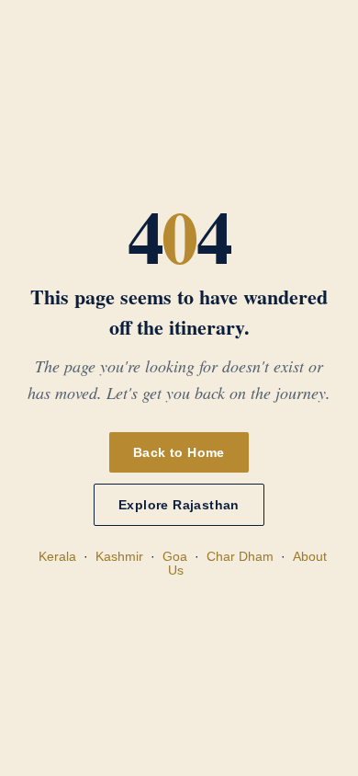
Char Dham (240, 557)
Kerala (57, 557)
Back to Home (179, 452)
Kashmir (119, 557)
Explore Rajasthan (179, 504)
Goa (174, 557)
